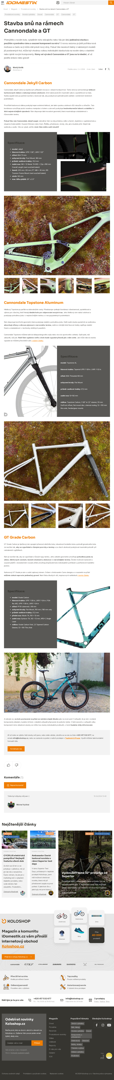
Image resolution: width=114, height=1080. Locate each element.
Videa (51, 1038)
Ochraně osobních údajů (20, 1053)
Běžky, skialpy (76, 1044)
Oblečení (85, 1041)
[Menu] (2, 2)
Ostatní (52, 1053)
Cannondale (49, 14)
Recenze (8, 833)
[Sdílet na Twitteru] (109, 69)
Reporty (52, 1045)
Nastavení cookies (56, 1074)
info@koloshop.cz (74, 998)
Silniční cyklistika (77, 1023)
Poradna (52, 1027)
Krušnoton (75, 1056)
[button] (108, 235)
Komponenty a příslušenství (76, 1036)
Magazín (14, 9)
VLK (50, 1056)
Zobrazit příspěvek (11, 892)
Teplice (102, 1001)
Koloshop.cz (13, 946)
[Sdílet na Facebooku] (105, 69)
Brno (108, 1001)
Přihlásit (37, 1043)
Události (52, 1042)
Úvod (6, 9)
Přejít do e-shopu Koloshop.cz (16, 957)
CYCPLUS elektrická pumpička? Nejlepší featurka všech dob (14, 858)
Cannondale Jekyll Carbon (28, 83)
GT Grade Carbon (19, 537)
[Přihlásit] (58, 2)
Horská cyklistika (28, 14)
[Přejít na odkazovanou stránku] (96, 1025)
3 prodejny (99, 998)
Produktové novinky (28, 9)
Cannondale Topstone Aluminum (33, 302)
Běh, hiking (75, 1027)
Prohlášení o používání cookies (34, 1074)
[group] (57, 235)
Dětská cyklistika (77, 1052)
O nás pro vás (55, 1049)
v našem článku (37, 341)
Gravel (40, 14)
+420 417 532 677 (42, 998)
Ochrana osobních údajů (11, 1074)
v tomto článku (83, 575)
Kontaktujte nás (16, 749)
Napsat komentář (16, 785)
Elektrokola (75, 1041)
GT (58, 14)
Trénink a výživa (77, 1048)
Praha (96, 1001)
